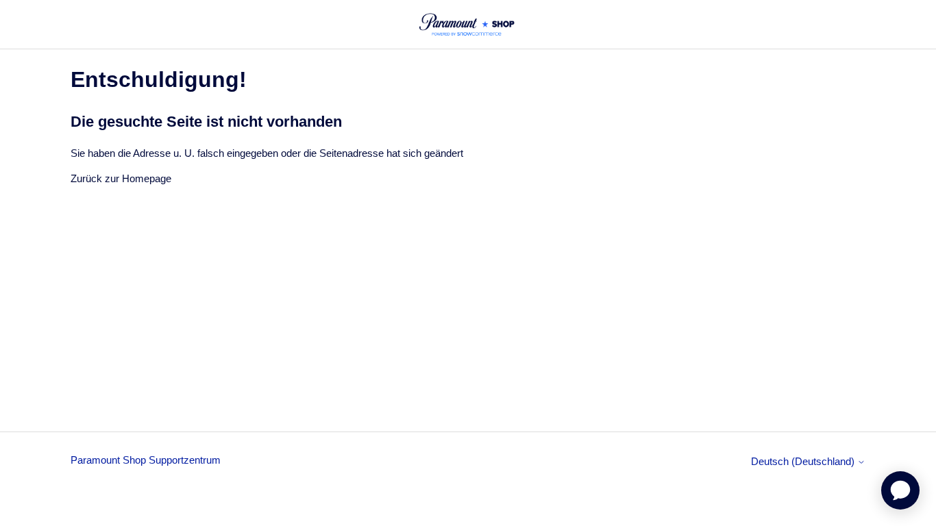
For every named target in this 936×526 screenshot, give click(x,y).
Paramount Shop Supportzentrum (146, 460)
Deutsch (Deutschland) (804, 461)
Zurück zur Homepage (121, 178)
